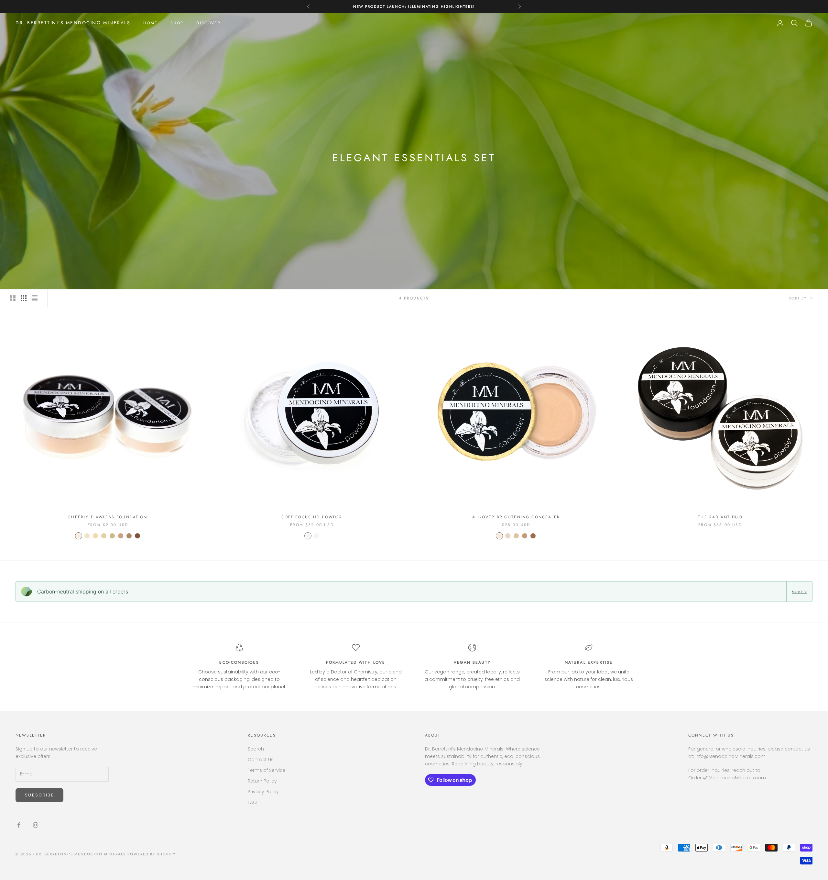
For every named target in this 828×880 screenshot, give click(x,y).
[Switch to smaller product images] (24, 298)
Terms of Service (267, 770)
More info (799, 591)
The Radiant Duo (720, 517)
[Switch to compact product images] (35, 298)
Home (150, 23)
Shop (177, 23)
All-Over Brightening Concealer (516, 517)
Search (256, 749)
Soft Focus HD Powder (311, 517)
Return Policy (262, 781)
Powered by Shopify (151, 854)
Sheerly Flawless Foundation (107, 517)
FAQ (252, 802)
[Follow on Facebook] (19, 825)
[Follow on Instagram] (35, 825)
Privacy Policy (263, 791)
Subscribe (39, 795)
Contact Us (261, 759)
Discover (208, 23)
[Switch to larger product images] (13, 298)
